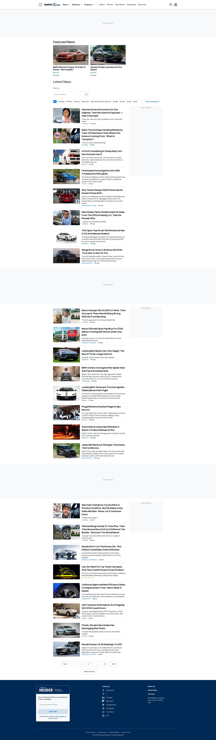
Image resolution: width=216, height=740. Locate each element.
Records (84, 420)
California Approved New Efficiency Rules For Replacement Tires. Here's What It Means (103, 587)
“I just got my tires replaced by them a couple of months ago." (101, 537)
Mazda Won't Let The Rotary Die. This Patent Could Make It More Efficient (101, 548)
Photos (110, 5)
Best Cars (142, 5)
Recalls (84, 184)
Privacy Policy (60, 716)
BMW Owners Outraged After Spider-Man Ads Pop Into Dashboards (103, 369)
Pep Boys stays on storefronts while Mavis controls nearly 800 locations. (101, 339)
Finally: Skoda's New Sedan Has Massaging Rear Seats (98, 627)
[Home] (52, 5)
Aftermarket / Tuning (89, 205)
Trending (85, 123)
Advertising (152, 690)
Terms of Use (52, 718)
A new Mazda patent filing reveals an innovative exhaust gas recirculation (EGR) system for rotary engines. (101, 555)
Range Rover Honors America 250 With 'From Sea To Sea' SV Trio (102, 251)
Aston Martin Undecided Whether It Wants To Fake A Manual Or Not (100, 428)
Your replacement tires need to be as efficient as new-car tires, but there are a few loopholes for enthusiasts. (103, 595)
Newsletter (131, 5)
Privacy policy (90, 732)
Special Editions (87, 263)
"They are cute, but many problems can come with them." (102, 120)
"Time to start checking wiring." (94, 143)
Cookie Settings (114, 732)
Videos (102, 5)
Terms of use (125, 732)
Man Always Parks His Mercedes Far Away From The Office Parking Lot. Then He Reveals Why (103, 215)
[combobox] (71, 94)
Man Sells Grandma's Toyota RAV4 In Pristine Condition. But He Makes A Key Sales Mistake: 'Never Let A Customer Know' (102, 509)
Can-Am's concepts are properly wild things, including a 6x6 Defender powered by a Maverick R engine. (104, 574)
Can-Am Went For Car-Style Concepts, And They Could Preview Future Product (103, 568)
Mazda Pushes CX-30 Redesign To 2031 (102, 644)
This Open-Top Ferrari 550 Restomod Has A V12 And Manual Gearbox (103, 232)
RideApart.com (89, 578)
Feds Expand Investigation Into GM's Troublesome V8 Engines (101, 172)
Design (84, 400)
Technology (86, 381)
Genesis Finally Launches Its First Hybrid (106, 68)
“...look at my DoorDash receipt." (94, 222)
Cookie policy (102, 732)
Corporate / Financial (89, 343)
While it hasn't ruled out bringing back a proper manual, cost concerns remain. (103, 434)
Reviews (76, 4)
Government (86, 599)
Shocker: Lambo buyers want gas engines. (98, 357)
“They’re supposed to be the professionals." (99, 320)
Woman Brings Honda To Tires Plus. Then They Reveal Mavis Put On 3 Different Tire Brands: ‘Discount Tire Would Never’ (103, 529)
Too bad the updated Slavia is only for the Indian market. (101, 633)
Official (93, 72)
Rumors (56, 72)
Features (88, 4)
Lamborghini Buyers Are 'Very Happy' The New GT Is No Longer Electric (103, 352)
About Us (151, 686)
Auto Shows (120, 5)
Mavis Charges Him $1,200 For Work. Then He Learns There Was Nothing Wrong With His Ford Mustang (104, 313)
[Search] (171, 4)
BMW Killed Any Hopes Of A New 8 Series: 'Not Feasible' (69, 68)
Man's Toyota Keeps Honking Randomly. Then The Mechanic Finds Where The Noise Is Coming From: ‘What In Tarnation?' (102, 134)
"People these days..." (90, 518)
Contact (151, 694)
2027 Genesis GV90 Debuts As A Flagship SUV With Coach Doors (103, 606)
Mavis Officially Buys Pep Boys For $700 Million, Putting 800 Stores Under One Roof (102, 331)
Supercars (85, 243)
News (65, 4)
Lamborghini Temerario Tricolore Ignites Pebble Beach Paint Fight (103, 389)
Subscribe (53, 711)
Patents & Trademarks (89, 560)
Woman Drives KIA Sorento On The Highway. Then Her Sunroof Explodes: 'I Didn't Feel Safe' (102, 112)
